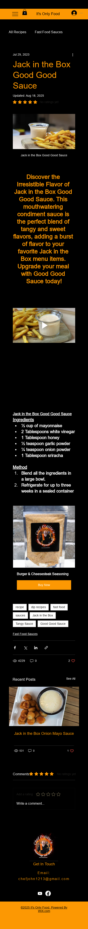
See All (70, 678)
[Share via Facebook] (15, 648)
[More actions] (72, 54)
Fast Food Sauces (25, 634)
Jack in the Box (42, 615)
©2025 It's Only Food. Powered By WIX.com (44, 909)
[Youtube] (40, 893)
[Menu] (15, 14)
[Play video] (44, 325)
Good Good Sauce (53, 623)
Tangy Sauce (24, 623)
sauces (20, 615)
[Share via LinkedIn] (36, 648)
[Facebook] (48, 893)
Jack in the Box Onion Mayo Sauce (44, 733)
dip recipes (38, 607)
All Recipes (17, 32)
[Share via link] (46, 648)
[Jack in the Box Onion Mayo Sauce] (44, 706)
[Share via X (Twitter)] (25, 648)
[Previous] (6, 4)
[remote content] (44, 377)
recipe (20, 607)
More (39, 32)
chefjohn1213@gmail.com (43, 879)
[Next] (82, 4)
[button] (24, 12)
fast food (59, 607)
